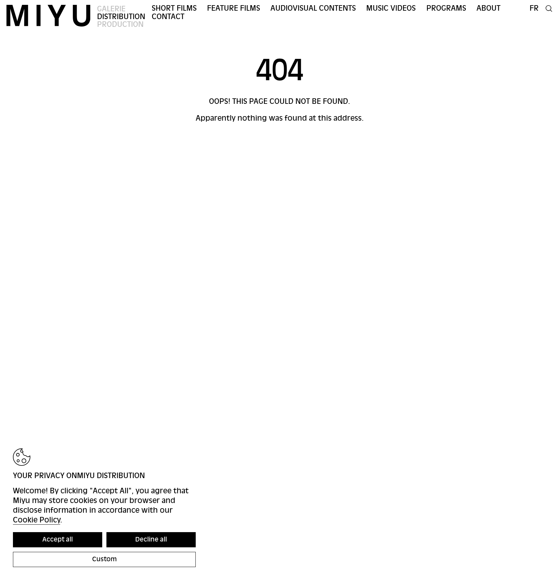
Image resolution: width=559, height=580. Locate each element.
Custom (104, 559)
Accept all (57, 539)
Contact (168, 16)
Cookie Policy (36, 520)
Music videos (391, 8)
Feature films (233, 8)
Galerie (111, 9)
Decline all (151, 539)
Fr (534, 8)
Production (120, 24)
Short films (174, 8)
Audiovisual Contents (313, 8)
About (488, 8)
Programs (446, 8)
